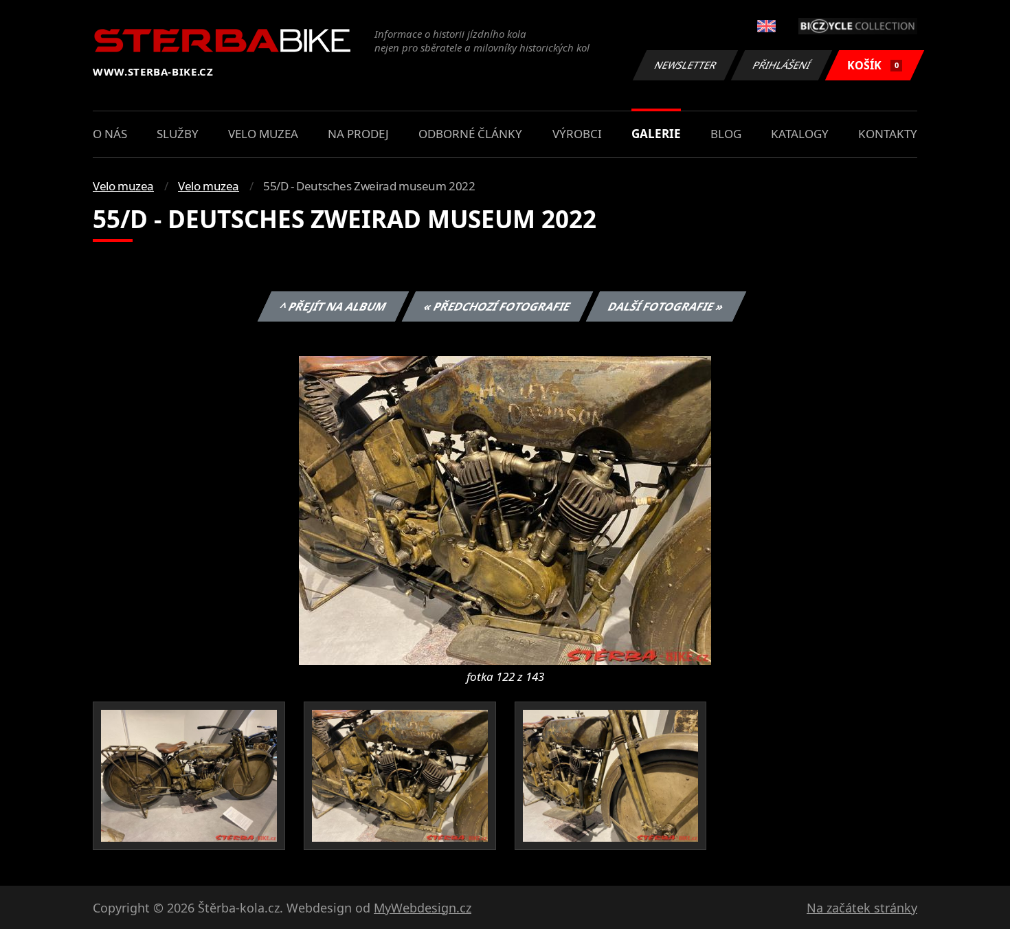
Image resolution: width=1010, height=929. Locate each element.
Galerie (656, 134)
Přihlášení (781, 64)
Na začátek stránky (862, 907)
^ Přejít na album (332, 306)
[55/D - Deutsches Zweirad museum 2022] (505, 509)
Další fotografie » (665, 306)
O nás (110, 134)
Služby (178, 134)
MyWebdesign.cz (422, 907)
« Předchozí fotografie (496, 306)
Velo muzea (263, 134)
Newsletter (685, 64)
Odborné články (470, 134)
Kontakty (887, 134)
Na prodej (358, 134)
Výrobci (577, 134)
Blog (725, 134)
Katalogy (800, 134)
